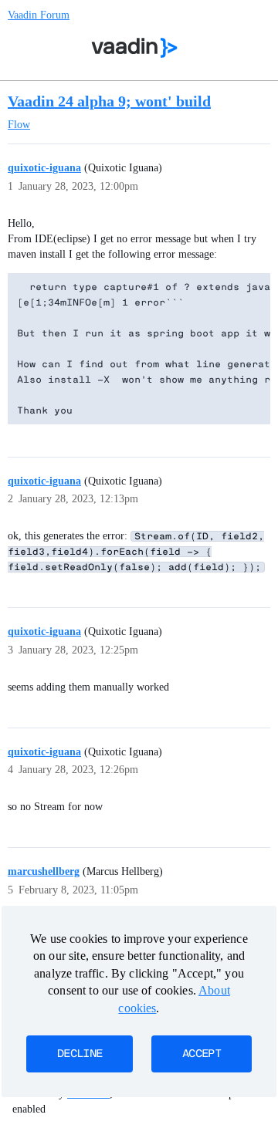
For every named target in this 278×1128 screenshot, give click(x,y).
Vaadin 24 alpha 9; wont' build (109, 101)
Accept (201, 1054)
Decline (79, 1054)
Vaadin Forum (39, 15)
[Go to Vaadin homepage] (134, 47)
